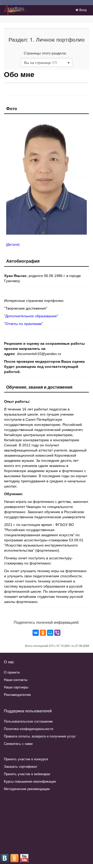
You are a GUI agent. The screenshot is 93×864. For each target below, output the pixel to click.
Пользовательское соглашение (28, 721)
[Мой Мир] (50, 633)
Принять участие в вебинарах (27, 773)
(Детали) (12, 244)
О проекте (12, 672)
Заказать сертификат (20, 766)
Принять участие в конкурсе (26, 758)
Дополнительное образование (31, 316)
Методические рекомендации (27, 788)
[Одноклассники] (43, 633)
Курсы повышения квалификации (30, 781)
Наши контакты (15, 679)
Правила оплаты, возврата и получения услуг (40, 736)
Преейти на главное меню (0, 3)
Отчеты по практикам (23, 324)
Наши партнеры (16, 687)
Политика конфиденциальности (28, 728)
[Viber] (57, 633)
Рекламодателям (17, 694)
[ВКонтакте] (36, 633)
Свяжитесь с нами (18, 743)
